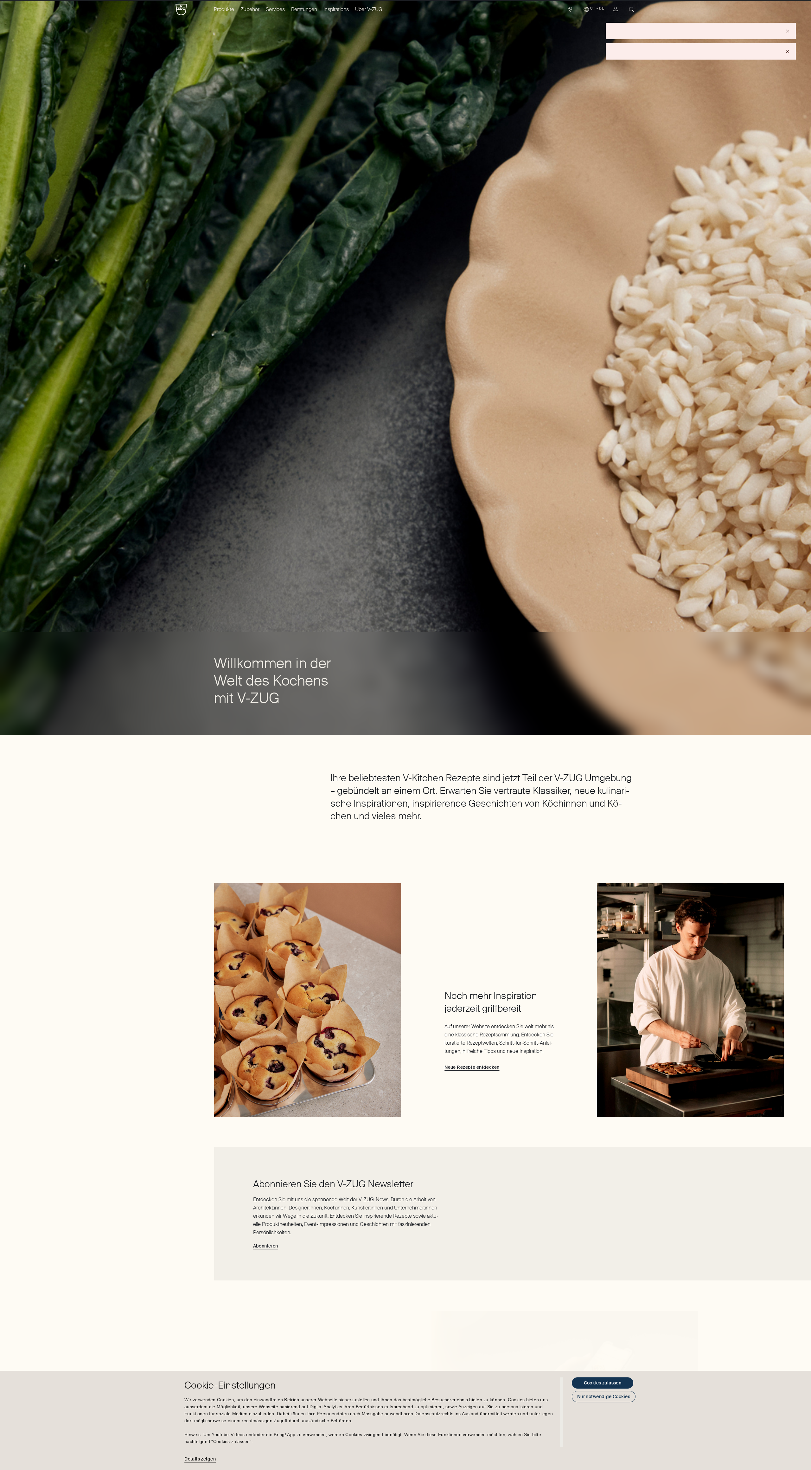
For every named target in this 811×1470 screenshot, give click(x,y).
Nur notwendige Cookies (603, 1396)
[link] (570, 11)
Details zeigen (200, 1459)
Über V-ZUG (368, 9)
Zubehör (249, 9)
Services (275, 9)
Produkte (224, 9)
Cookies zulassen (603, 1383)
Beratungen (304, 9)
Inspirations (336, 9)
